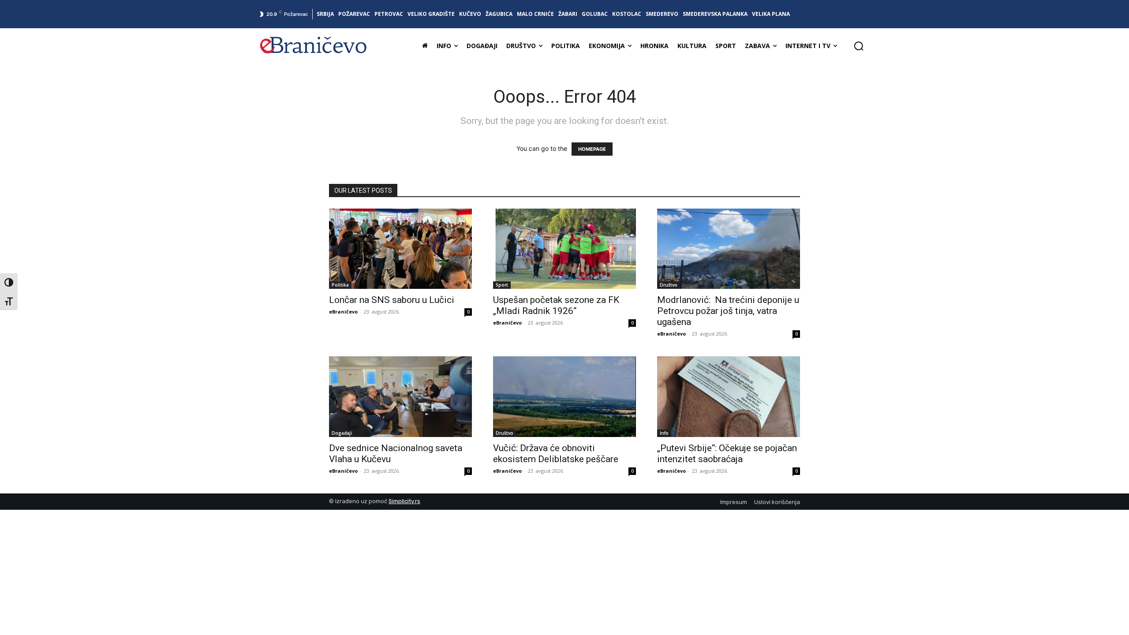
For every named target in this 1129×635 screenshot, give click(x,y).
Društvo (668, 285)
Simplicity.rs (404, 501)
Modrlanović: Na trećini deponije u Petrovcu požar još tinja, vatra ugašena (728, 311)
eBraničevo (343, 311)
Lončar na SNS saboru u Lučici (391, 300)
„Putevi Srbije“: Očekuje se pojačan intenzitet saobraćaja (727, 453)
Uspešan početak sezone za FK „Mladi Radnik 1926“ (556, 305)
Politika (340, 285)
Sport (502, 285)
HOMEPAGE (592, 149)
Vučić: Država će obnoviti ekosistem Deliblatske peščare (555, 453)
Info (664, 433)
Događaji (342, 433)
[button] (858, 46)
